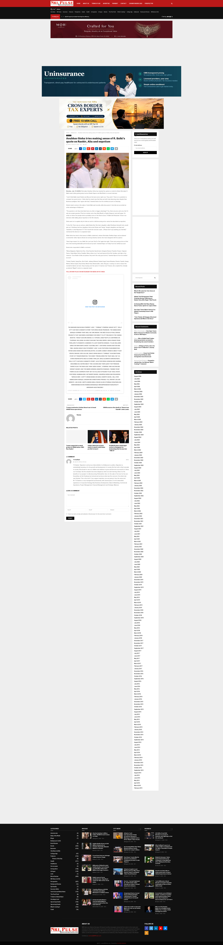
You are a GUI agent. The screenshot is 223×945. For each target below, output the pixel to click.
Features (71, 12)
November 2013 (138, 765)
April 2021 (137, 539)
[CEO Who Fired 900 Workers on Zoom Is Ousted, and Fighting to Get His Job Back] (149, 835)
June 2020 (137, 564)
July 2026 (137, 379)
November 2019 (138, 582)
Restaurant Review (144, 12)
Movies (105, 12)
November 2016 (138, 673)
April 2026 (137, 386)
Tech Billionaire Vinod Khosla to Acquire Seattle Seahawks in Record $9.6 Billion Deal (163, 883)
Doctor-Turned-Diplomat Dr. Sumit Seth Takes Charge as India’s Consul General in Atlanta (132, 883)
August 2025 (137, 407)
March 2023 (137, 480)
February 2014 (138, 757)
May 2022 (137, 506)
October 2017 (138, 645)
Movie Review (54, 876)
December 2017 (138, 640)
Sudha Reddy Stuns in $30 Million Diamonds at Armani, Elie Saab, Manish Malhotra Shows (101, 846)
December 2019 (138, 579)
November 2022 (138, 490)
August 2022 (137, 498)
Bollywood (136, 12)
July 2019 (137, 592)
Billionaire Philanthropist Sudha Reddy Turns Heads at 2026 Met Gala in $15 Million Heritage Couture (101, 868)
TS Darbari (76, 460)
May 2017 (137, 658)
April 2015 (137, 722)
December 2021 (138, 518)
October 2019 (138, 584)
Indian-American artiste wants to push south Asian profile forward (96, 447)
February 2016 (138, 696)
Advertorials (54, 833)
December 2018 (138, 610)
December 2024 (138, 427)
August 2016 (137, 681)
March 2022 (137, 511)
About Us (86, 3)
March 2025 (137, 419)
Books (83, 12)
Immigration (94, 12)
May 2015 (137, 719)
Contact (123, 3)
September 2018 (138, 617)
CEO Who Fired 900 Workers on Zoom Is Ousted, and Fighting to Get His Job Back (163, 835)
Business (65, 12)
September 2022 (138, 495)
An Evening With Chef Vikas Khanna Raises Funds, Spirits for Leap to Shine (132, 848)
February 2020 (138, 574)
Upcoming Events (55, 902)
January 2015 (138, 729)
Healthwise (54, 863)
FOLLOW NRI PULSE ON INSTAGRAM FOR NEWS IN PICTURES (85, 272)
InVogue (100, 12)
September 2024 (138, 434)
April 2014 (137, 752)
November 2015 (138, 704)
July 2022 (137, 501)
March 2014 (137, 755)
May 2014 (137, 750)
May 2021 (137, 536)
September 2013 (138, 770)
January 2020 (138, 577)
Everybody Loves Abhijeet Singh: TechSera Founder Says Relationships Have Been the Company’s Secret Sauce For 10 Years (163, 896)
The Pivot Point (112, 12)
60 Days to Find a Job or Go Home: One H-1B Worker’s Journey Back (144, 347)
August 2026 (137, 376)
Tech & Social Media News (58, 891)
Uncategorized (55, 899)
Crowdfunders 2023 (135, 3)
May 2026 (137, 384)
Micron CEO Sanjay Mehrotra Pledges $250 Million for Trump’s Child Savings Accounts (163, 909)
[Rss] (146, 933)
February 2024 (138, 452)
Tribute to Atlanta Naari (57, 896)
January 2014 (138, 760)
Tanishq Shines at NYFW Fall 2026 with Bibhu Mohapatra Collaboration (101, 891)
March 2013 (137, 785)
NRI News (59, 12)
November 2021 (138, 521)
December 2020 (138, 549)
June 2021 (137, 534)
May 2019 (137, 597)
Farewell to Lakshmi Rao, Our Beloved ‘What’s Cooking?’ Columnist (144, 362)
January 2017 (138, 668)
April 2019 (137, 600)
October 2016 (138, 676)
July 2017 (137, 653)
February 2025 (138, 422)
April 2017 (137, 661)
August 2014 (137, 742)
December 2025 (138, 396)
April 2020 (137, 569)
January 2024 (138, 455)
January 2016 (138, 699)
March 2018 (137, 633)
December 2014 (138, 732)
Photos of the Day (57, 858)
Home (78, 3)
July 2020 (137, 562)
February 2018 (138, 635)
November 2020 (138, 551)
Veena (69, 144)
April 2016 (137, 691)
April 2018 (137, 630)
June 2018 (137, 625)
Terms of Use (96, 3)
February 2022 (138, 513)
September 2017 (138, 648)
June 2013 (137, 778)
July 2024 (137, 440)
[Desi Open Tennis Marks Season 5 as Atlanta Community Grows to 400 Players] (118, 859)
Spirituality (54, 886)
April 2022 (137, 508)
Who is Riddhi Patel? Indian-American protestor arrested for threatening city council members (144, 340)
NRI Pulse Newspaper (87, 390)
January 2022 (138, 516)
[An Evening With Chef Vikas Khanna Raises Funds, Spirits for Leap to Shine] (118, 849)
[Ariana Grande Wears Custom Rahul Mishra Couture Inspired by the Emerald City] (86, 902)
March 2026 (137, 389)
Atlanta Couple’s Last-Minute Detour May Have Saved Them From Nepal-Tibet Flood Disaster (132, 871)
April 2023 (137, 478)
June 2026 (137, 381)
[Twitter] (164, 16)
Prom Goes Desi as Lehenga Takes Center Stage (101, 856)
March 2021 (137, 541)
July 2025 (137, 409)
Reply (127, 459)
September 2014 (138, 739)
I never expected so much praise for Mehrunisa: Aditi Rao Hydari (75, 447)
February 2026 (138, 391)
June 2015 (137, 717)
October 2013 (138, 767)
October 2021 (138, 523)
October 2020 (138, 554)
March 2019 (137, 602)
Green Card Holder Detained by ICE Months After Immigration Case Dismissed (144, 354)
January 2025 (138, 424)
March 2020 (137, 572)
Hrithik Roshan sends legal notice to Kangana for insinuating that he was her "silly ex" (118, 448)
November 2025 (138, 399)
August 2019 (137, 590)
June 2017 (137, 656)
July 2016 (137, 684)
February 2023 (138, 483)
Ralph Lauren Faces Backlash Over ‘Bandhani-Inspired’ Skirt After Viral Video (101, 880)
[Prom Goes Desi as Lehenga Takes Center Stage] (86, 858)
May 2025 (137, 414)
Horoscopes (54, 866)
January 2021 (138, 546)
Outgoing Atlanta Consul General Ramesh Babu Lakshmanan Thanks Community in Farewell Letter (131, 896)
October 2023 (138, 462)
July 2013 (137, 775)
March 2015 (137, 724)
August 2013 (137, 772)
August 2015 (137, 712)
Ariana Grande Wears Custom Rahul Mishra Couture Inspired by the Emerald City (100, 902)
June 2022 (137, 503)
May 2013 (137, 780)
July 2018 (137, 623)
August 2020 (137, 559)
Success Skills (55, 889)
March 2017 (137, 663)
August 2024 (137, 437)
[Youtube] (168, 16)
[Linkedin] (165, 16)
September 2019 (138, 587)
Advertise (106, 3)
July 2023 (137, 470)
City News (53, 12)
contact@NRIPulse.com (94, 935)
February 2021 (138, 544)
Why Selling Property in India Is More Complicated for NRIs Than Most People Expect (163, 847)
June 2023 (137, 473)
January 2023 (138, 485)
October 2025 (138, 401)
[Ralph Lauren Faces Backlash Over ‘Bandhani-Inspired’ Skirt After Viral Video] (86, 880)
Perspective (149, 3)
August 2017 (137, 650)
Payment (115, 3)
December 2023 (138, 457)
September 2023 (138, 465)
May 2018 (137, 628)
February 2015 (138, 727)
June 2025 (137, 412)
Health (88, 12)
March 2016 (137, 694)
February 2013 (138, 788)
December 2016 (138, 671)
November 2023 (138, 460)
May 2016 (137, 689)
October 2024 (138, 432)
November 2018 (138, 612)
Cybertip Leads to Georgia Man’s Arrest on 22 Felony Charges (132, 908)
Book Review (54, 843)
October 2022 (138, 493)
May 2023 (137, 475)
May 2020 (137, 567)
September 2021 (138, 526)
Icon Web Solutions (121, 943)
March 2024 (137, 450)
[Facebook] (162, 16)
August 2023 (137, 468)
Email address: (138, 145)
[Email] (170, 16)
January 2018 (138, 638)
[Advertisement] (111, 52)
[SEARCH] (155, 278)
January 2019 (138, 607)
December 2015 (138, 701)
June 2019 (137, 595)
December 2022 (138, 488)
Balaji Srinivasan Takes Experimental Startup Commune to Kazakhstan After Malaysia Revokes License (163, 860)
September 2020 (138, 556)
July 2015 (137, 714)
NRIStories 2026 (155, 12)
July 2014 (137, 745)
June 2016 (137, 686)
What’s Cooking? (121, 12)
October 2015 (138, 706)
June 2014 (137, 747)
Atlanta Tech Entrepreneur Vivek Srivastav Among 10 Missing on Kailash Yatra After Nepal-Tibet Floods (145, 298)
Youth (52, 909)
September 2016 (138, 678)
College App (129, 12)
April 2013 (137, 783)
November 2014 (138, 734)
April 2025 (137, 417)
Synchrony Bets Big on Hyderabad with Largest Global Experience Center (163, 872)
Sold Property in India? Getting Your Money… (77, 16)
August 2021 (137, 528)
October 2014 (138, 737)
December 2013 (138, 762)
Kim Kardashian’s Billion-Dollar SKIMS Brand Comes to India (101, 834)
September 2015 (138, 709)
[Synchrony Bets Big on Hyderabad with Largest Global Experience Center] (149, 873)
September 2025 (138, 404)
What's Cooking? (55, 907)
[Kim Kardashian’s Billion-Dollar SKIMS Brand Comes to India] (86, 835)
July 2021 (137, 531)
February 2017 (138, 666)
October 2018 (138, 615)
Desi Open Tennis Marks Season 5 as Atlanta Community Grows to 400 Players (144, 311)
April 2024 (137, 447)
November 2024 (138, 429)
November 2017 (138, 643)
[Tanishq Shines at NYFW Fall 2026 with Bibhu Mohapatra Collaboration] (86, 892)
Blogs (52, 838)
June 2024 (137, 442)
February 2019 (138, 605)
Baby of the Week (55, 835)
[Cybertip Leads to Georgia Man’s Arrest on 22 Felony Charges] (118, 909)
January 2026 (138, 394)
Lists (52, 874)
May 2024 (137, 445)
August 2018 (137, 620)
